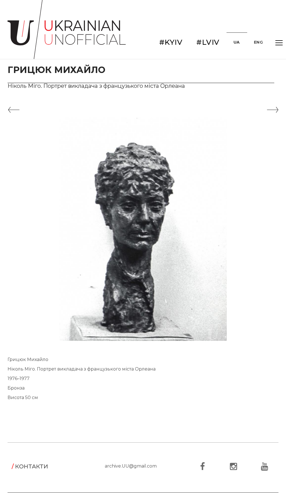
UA (236, 42)
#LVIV (208, 42)
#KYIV (171, 42)
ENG (258, 42)
